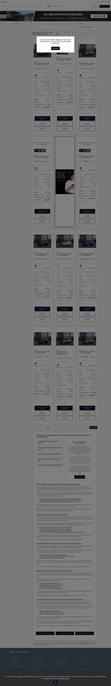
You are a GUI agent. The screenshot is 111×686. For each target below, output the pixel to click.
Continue (55, 48)
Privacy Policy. (65, 678)
